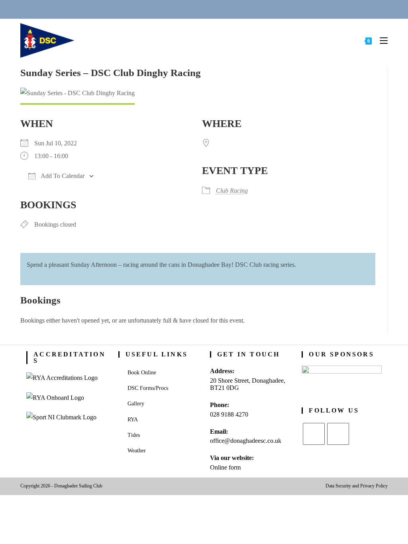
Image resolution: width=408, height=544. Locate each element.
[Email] (194, 9)
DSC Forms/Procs (148, 388)
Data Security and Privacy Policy (357, 486)
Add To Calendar (61, 175)
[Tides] (233, 9)
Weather (137, 451)
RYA (133, 420)
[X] (314, 434)
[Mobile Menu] (381, 40)
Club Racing (232, 190)
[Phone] (175, 9)
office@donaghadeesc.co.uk (245, 440)
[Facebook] (338, 434)
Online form (225, 467)
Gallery (136, 404)
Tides (134, 435)
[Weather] (214, 9)
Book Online (142, 373)
